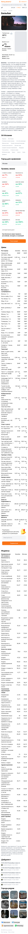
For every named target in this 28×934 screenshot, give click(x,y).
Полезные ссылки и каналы (8, 141)
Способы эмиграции (21, 141)
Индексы (4, 138)
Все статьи (11, 932)
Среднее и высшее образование (9, 147)
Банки (24, 152)
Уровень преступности (7, 145)
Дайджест (24, 1)
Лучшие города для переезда (17, 143)
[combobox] (12, 4)
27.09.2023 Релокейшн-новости (10, 868)
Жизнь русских (5, 143)
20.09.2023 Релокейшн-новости (10, 872)
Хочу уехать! (6, 2)
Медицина (21, 147)
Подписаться (14, 543)
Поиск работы (5, 150)
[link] (5, 922)
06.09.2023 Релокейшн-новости (10, 882)
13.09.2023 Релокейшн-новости (10, 877)
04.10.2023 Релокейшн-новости (10, 863)
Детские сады (18, 145)
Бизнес (13, 152)
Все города (10, 138)
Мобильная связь (6, 152)
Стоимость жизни (14, 150)
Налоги (18, 152)
